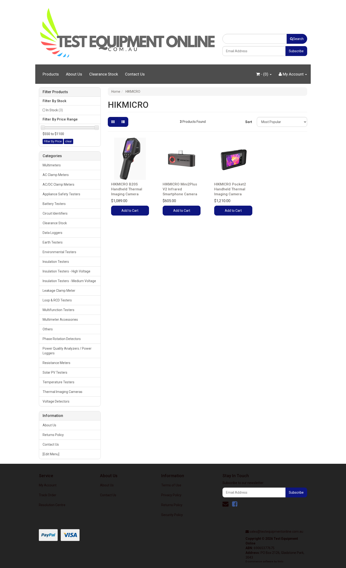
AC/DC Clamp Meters (58, 184)
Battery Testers (54, 204)
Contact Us (135, 74)
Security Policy (172, 515)
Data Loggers (52, 233)
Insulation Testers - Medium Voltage (69, 281)
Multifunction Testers (58, 310)
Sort (248, 122)
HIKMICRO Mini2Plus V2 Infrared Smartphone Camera (180, 189)
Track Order (47, 495)
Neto (280, 561)
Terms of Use (171, 485)
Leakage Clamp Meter (59, 290)
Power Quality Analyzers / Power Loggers (67, 351)
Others (48, 329)
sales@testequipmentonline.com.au (276, 531)
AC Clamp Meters (56, 175)
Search (298, 39)
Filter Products (55, 92)
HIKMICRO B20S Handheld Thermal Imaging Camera (126, 189)
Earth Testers (53, 242)
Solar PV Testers (55, 372)
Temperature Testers (58, 382)
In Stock (54, 110)
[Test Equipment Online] (127, 32)
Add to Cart (129, 210)
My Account (47, 485)
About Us (74, 74)
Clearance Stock (103, 74)
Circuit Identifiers (55, 213)
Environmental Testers (59, 252)
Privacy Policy (171, 495)
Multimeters (52, 165)
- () (264, 74)
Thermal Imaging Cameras (62, 392)
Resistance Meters (56, 363)
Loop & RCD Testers (57, 300)
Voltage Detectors (56, 401)
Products (51, 74)
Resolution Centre (52, 505)
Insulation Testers (56, 262)
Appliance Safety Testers (61, 194)
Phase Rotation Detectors (62, 339)
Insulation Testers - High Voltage (66, 271)
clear (68, 141)
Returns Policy (53, 435)
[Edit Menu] (51, 454)
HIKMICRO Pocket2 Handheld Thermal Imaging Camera (230, 189)
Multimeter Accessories (60, 319)
